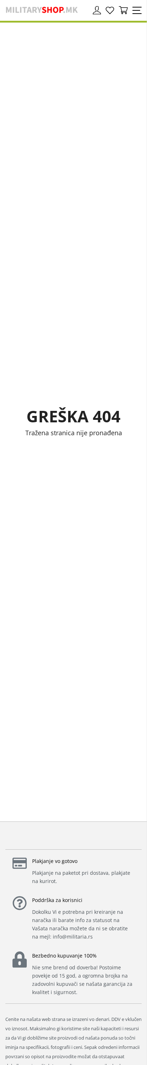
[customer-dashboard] (97, 10)
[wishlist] (110, 10)
